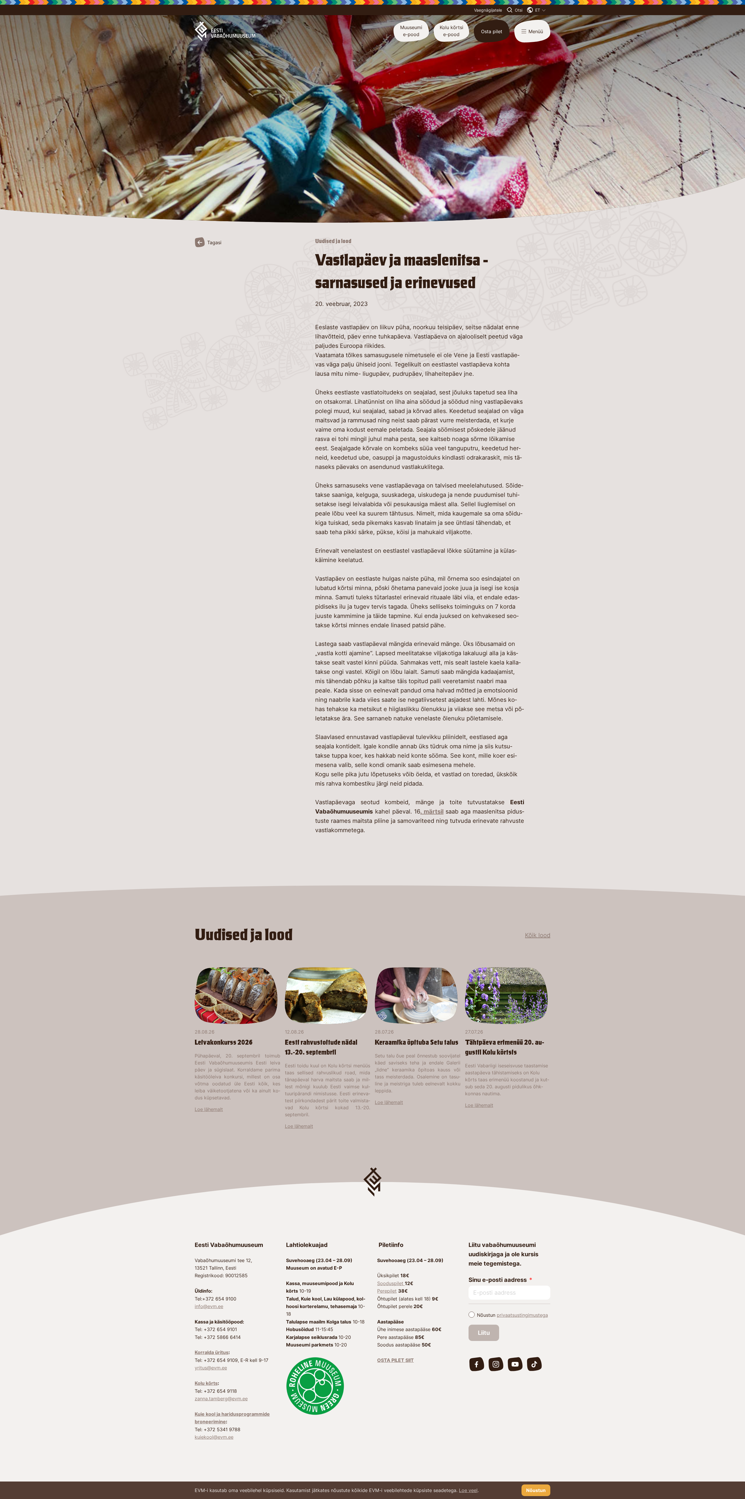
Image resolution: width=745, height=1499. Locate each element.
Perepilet (387, 1291)
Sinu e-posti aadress (498, 1279)
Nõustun (512, 1315)
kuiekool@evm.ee (214, 1437)
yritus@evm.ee (211, 1368)
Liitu (484, 1332)
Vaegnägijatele (488, 10)
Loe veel (468, 1490)
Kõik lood (537, 935)
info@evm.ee (209, 1306)
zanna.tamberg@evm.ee (221, 1398)
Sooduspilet (391, 1283)
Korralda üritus (211, 1352)
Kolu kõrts (206, 1383)
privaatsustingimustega (522, 1315)
